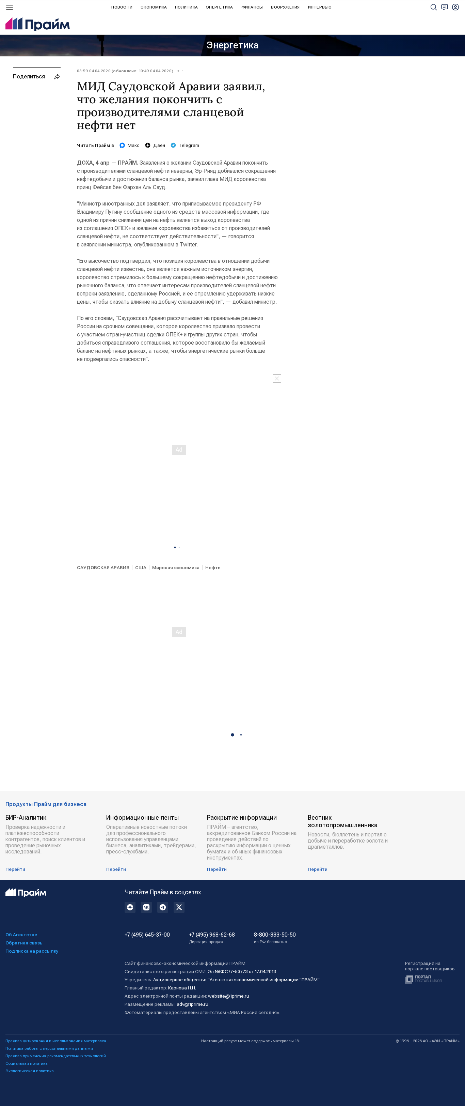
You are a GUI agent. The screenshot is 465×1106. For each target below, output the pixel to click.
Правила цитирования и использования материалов (56, 1041)
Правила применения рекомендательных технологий (55, 1056)
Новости (121, 7)
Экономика (154, 7)
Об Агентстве (21, 934)
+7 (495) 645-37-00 (147, 935)
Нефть (213, 567)
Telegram (189, 145)
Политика (186, 7)
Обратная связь (24, 942)
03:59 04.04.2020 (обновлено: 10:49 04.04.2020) (125, 71)
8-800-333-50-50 (275, 938)
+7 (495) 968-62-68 (212, 938)
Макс (134, 145)
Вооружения (285, 7)
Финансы (252, 7)
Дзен (159, 145)
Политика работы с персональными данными (49, 1048)
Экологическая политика (29, 1071)
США (140, 567)
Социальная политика (26, 1063)
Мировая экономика (175, 567)
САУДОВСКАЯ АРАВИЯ (103, 567)
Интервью (320, 7)
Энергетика (219, 7)
